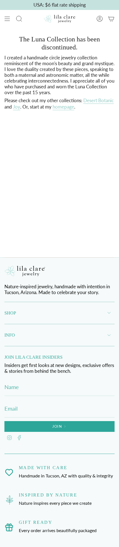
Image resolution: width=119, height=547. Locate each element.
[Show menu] (7, 18)
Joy (16, 107)
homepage (63, 107)
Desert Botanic (98, 100)
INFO (9, 335)
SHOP (10, 313)
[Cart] (111, 18)
